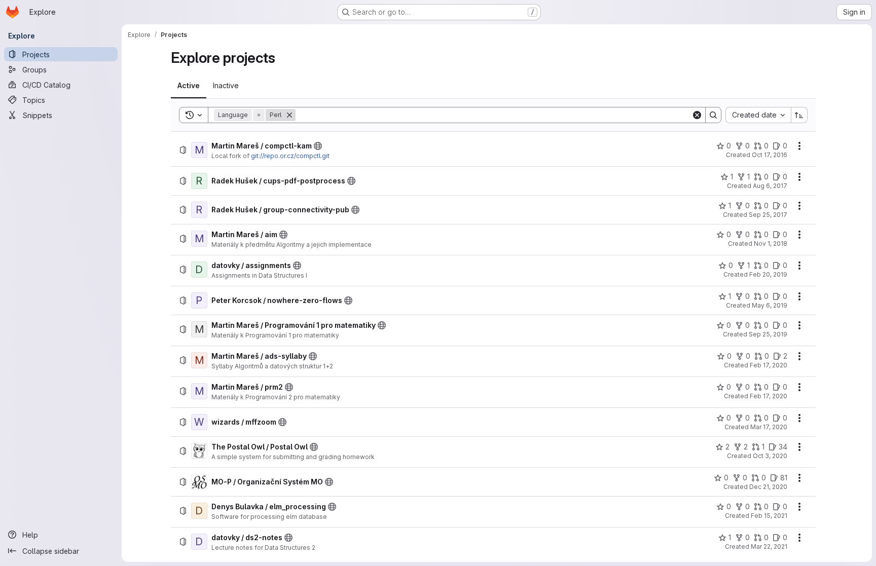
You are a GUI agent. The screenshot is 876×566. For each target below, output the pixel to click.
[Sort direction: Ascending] (799, 115)
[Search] (713, 115)
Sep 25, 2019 (768, 334)
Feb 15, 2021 (769, 515)
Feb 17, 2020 (768, 365)
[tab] (188, 85)
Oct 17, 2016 (769, 155)
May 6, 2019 (769, 305)
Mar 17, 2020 (768, 427)
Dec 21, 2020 (768, 486)
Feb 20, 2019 (768, 274)
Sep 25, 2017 (768, 214)
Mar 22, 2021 (769, 546)
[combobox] (758, 115)
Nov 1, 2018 (770, 243)
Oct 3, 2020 (770, 456)
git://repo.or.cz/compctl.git (290, 156)
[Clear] (697, 115)
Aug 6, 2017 (770, 186)
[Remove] (289, 115)
